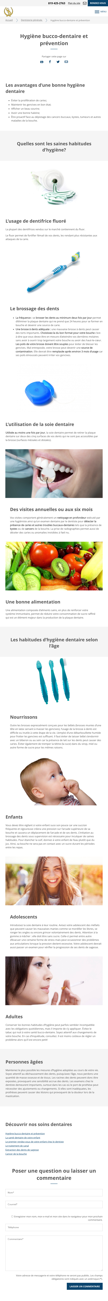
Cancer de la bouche (16, 1153)
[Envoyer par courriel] (66, 62)
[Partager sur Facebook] (50, 62)
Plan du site (74, 3)
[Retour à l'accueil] (8, 11)
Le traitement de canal (17, 1145)
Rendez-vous (98, 3)
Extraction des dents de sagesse (22, 1149)
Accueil (9, 20)
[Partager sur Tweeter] (58, 62)
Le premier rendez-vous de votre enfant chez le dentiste (34, 1141)
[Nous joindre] (84, 3)
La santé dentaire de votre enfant (22, 1137)
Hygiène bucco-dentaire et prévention (25, 1133)
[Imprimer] (42, 62)
